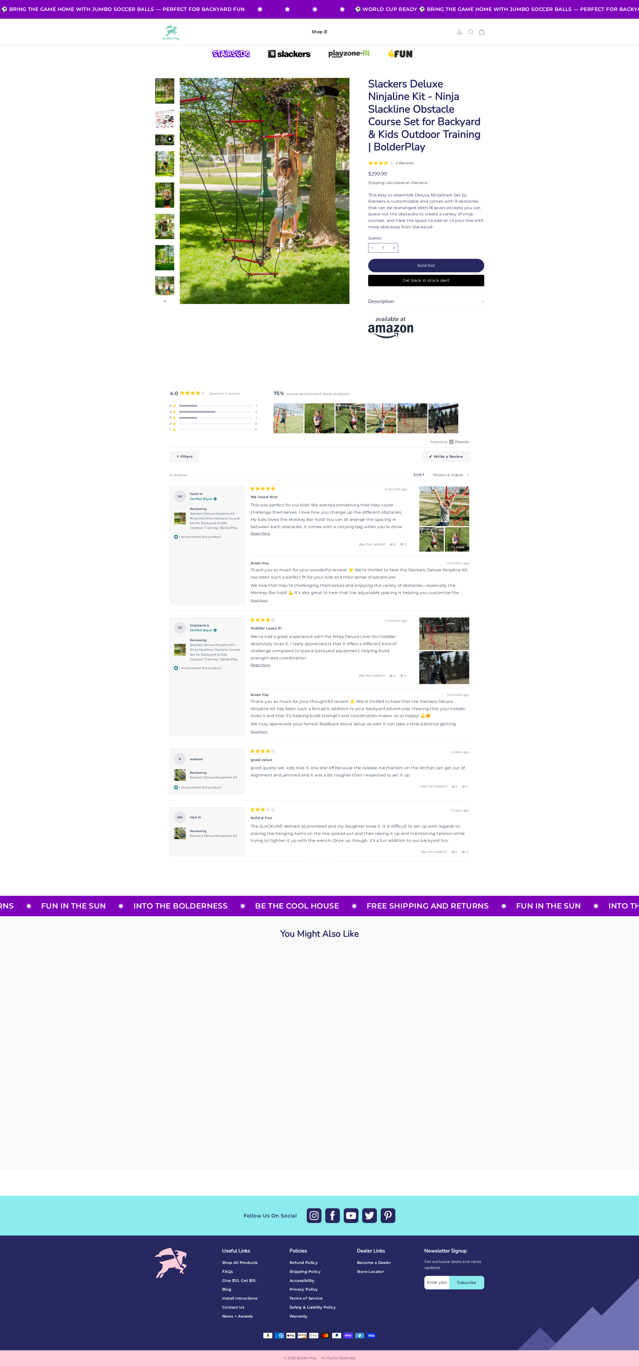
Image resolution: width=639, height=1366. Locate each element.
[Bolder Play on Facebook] (332, 1215)
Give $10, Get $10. (239, 1280)
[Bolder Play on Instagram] (314, 1215)
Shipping (376, 183)
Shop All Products (240, 1262)
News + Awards (237, 1316)
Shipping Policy (305, 1271)
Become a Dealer (374, 1262)
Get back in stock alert (426, 280)
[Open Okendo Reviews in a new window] (450, 441)
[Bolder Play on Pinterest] (388, 1215)
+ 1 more (457, 547)
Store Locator (370, 1271)
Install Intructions (240, 1298)
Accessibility (302, 1280)
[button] (391, 163)
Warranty (299, 1316)
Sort (420, 475)
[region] (366, 418)
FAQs (227, 1271)
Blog (226, 1289)
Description (381, 301)
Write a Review (451, 457)
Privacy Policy (304, 1289)
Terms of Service (306, 1298)
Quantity (375, 238)
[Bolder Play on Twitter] (369, 1215)
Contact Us (233, 1307)
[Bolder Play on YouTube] (351, 1215)
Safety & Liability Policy (313, 1307)
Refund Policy (304, 1262)
